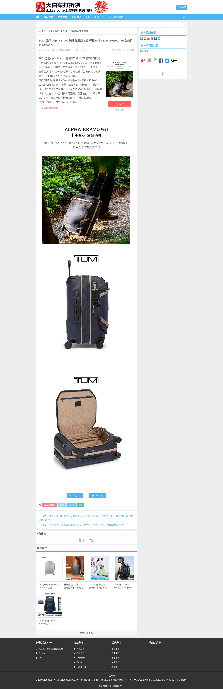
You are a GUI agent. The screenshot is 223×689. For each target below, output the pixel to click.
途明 (81, 505)
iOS (40, 658)
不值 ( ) (99, 496)
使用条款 (115, 653)
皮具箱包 (74, 31)
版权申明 (115, 658)
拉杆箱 (71, 505)
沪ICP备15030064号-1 (47, 680)
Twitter (79, 662)
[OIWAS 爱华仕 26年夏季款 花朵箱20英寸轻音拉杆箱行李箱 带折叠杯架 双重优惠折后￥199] (99, 568)
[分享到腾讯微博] (152, 38)
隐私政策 (115, 649)
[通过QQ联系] (149, 60)
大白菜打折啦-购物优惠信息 (51, 649)
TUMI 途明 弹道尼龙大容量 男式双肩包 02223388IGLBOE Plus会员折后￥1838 (86, 524)
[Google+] (174, 60)
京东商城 (119, 110)
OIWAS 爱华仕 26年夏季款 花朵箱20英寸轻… (99, 586)
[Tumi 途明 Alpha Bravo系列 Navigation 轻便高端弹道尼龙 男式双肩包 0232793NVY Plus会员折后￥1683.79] (50, 604)
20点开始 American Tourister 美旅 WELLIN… (48, 586)
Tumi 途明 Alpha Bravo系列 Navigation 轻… (47, 622)
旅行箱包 (65, 31)
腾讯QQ (80, 649)
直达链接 (119, 104)
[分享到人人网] (155, 38)
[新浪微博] (143, 60)
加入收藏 (130, 50)
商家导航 (99, 17)
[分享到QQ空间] (145, 38)
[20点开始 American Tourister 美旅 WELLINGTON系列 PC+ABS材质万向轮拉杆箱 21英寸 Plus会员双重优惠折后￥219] (50, 568)
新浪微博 (80, 653)
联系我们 (115, 667)
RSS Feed (81, 667)
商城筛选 (76, 17)
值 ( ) (76, 496)
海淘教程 (48, 17)
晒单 (88, 17)
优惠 (57, 31)
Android (42, 653)
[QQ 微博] (155, 60)
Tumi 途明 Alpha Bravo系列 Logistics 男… (123, 586)
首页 (50, 31)
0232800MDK (49, 505)
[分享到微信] (159, 38)
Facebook (81, 658)
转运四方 (110, 675)
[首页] (39, 17)
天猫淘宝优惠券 (117, 17)
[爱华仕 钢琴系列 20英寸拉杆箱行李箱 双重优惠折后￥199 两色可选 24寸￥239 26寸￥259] (75, 568)
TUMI (62, 505)
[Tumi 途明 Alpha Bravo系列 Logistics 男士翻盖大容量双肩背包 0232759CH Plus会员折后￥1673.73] (124, 568)
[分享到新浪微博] (148, 38)
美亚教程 (62, 17)
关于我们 (115, 662)
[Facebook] (161, 61)
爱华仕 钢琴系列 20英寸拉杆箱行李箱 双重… (74, 586)
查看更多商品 (86, 633)
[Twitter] (167, 61)
